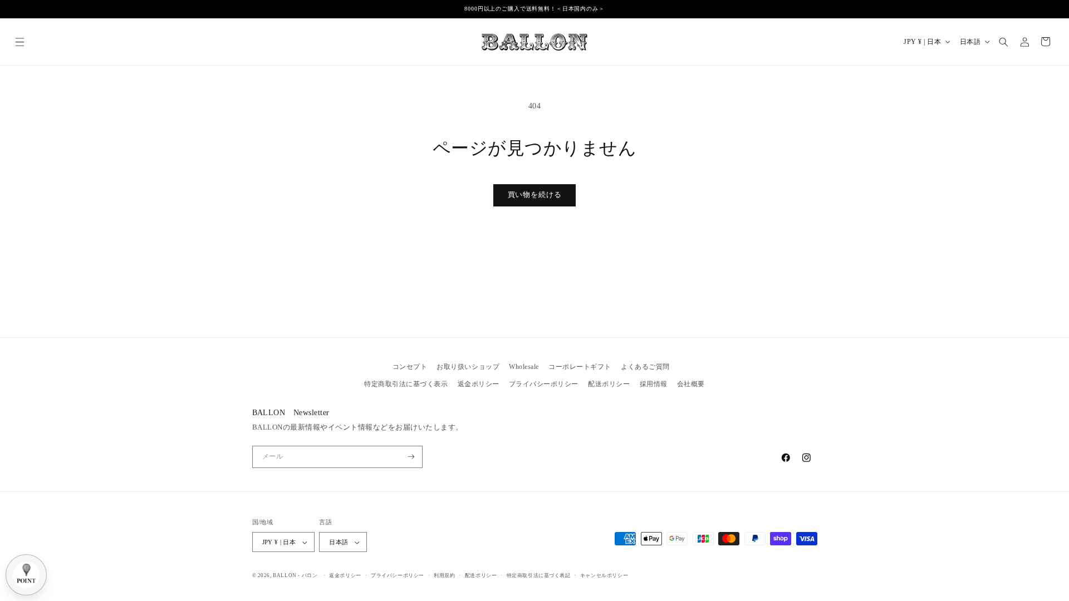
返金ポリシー (478, 384)
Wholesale (524, 367)
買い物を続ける (535, 195)
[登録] (411, 457)
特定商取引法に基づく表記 (539, 575)
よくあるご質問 (645, 367)
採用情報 (654, 384)
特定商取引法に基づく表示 (406, 384)
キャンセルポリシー (604, 575)
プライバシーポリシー (543, 384)
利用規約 (444, 575)
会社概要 (691, 384)
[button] (19, 41)
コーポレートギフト (579, 367)
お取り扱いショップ (468, 367)
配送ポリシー (609, 384)
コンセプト (410, 367)
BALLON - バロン (295, 575)
